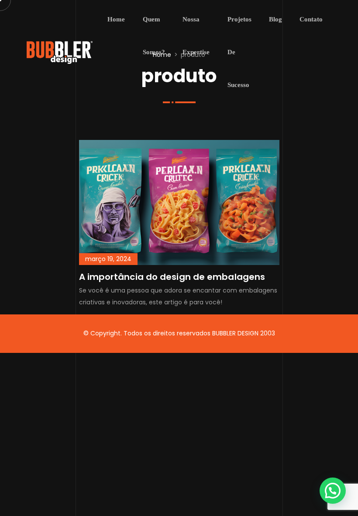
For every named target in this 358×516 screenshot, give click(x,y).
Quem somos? (154, 36)
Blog (275, 19)
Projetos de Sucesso (239, 52)
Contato (311, 19)
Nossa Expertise (196, 36)
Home (116, 19)
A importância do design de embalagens (172, 277)
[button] (333, 491)
